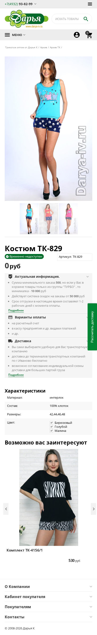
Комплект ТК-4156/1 (25, 550)
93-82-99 (18, 4)
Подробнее (16, 310)
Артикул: (65, 256)
